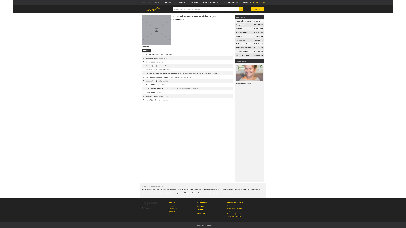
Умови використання (234, 216)
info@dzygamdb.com (211, 189)
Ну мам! (239, 28)
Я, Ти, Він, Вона (241, 32)
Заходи (200, 210)
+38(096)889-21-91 (256, 189)
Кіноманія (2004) (159, 96)
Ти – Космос (240, 40)
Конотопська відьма (243, 47)
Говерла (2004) (157, 66)
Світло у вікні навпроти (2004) (172, 88)
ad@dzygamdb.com (190, 193)
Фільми (156, 2)
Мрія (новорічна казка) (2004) (168, 77)
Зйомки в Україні (230, 2)
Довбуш (239, 36)
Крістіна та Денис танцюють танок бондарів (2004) (184, 73)
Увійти (257, 9)
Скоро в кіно (173, 206)
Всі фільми (172, 211)
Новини (194, 2)
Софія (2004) (155, 92)
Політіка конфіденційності (235, 214)
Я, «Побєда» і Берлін (243, 44)
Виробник (146, 50)
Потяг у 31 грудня (242, 55)
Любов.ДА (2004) (159, 58)
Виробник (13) (178, 19)
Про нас (229, 206)
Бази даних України (210, 2)
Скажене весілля (242, 51)
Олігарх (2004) (157, 81)
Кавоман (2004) (159, 69)
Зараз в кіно (173, 208)
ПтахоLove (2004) (159, 54)
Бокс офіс (168, 2)
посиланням (227, 193)
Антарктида (240, 25)
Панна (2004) (156, 85)
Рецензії (182, 2)
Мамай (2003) (157, 100)
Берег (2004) (156, 62)
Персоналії (247, 2)
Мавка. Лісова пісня (243, 21)
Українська (147, 3)
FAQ (228, 211)
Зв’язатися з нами (235, 203)
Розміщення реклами (234, 208)
